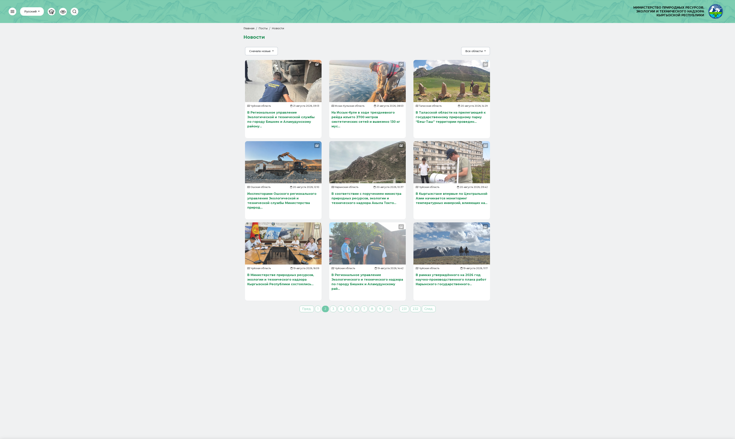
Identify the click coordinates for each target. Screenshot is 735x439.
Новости (278, 28)
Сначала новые (260, 51)
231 (404, 309)
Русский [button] (30, 11)
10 (388, 309)
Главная (248, 28)
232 (415, 309)
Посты (263, 28)
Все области (474, 51)
